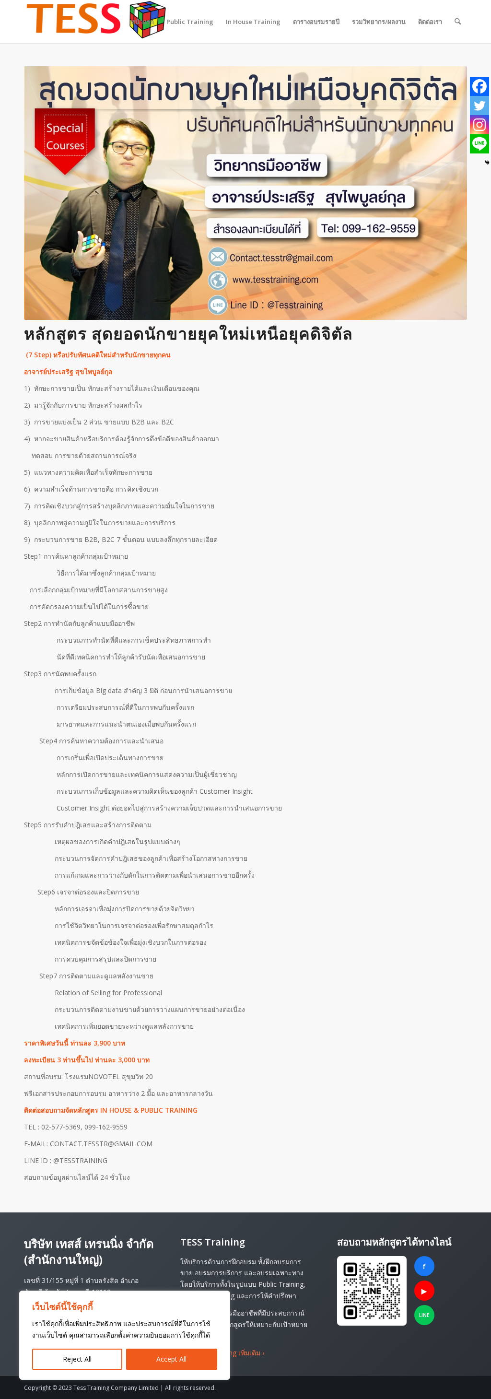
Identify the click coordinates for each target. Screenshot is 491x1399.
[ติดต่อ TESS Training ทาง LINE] (372, 1291)
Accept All (171, 1359)
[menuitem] (142, 21)
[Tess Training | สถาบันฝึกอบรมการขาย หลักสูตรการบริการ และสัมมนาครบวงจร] (96, 21)
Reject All (77, 1359)
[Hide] (487, 162)
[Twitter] (479, 105)
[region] (124, 1335)
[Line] (479, 143)
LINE (424, 1315)
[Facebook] (479, 86)
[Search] (457, 21)
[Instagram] (479, 124)
